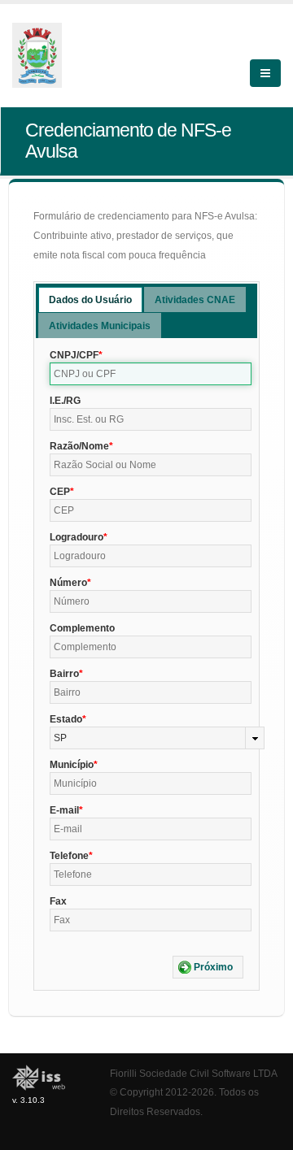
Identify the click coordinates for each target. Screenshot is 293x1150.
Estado (66, 719)
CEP (60, 491)
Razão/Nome (79, 446)
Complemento (82, 628)
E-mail (64, 810)
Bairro (64, 673)
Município (72, 764)
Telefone (69, 855)
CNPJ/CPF (74, 355)
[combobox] (157, 738)
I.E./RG (65, 400)
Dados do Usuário (90, 300)
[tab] (90, 299)
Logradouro (76, 537)
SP (60, 738)
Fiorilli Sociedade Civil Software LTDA (194, 1073)
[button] (208, 967)
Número (68, 582)
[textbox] (150, 373)
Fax (58, 901)
